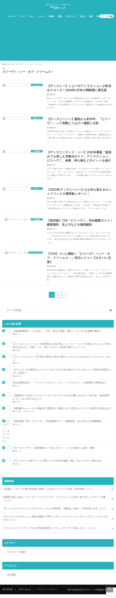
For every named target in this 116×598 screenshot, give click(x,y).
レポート (12, 16)
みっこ (18, 334)
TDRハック (89, 589)
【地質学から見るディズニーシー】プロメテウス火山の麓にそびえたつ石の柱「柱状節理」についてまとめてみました (62, 397)
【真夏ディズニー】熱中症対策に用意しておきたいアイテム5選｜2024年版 (48, 488)
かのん (18, 350)
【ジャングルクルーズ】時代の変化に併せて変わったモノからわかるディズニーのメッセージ (62, 358)
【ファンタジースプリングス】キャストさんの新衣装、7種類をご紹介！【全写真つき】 (55, 508)
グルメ (31, 16)
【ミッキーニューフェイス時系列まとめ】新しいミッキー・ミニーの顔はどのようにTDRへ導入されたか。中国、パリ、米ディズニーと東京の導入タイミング (62, 345)
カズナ (18, 402)
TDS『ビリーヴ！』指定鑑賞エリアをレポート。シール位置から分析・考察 (53, 447)
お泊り (83, 16)
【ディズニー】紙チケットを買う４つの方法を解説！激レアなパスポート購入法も (57, 460)
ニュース (41, 16)
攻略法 (51, 16)
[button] (23, 96)
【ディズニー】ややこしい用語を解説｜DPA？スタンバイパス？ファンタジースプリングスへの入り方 (56, 518)
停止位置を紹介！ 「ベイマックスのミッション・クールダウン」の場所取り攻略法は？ (60, 382)
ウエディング (70, 16)
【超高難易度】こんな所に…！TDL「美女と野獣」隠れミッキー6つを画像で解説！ (57, 331)
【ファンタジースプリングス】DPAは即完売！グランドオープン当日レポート (49, 528)
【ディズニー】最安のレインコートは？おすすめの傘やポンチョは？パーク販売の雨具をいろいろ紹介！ (62, 371)
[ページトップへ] (109, 588)
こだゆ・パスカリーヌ (24, 411)
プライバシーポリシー (47, 589)
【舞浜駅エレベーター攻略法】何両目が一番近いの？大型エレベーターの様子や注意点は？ (62, 408)
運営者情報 (7, 589)
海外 (91, 16)
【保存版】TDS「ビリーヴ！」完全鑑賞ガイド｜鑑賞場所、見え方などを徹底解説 (57, 421)
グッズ (22, 16)
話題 (60, 16)
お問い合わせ (24, 589)
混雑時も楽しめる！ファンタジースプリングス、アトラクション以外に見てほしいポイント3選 (54, 499)
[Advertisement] (58, 41)
